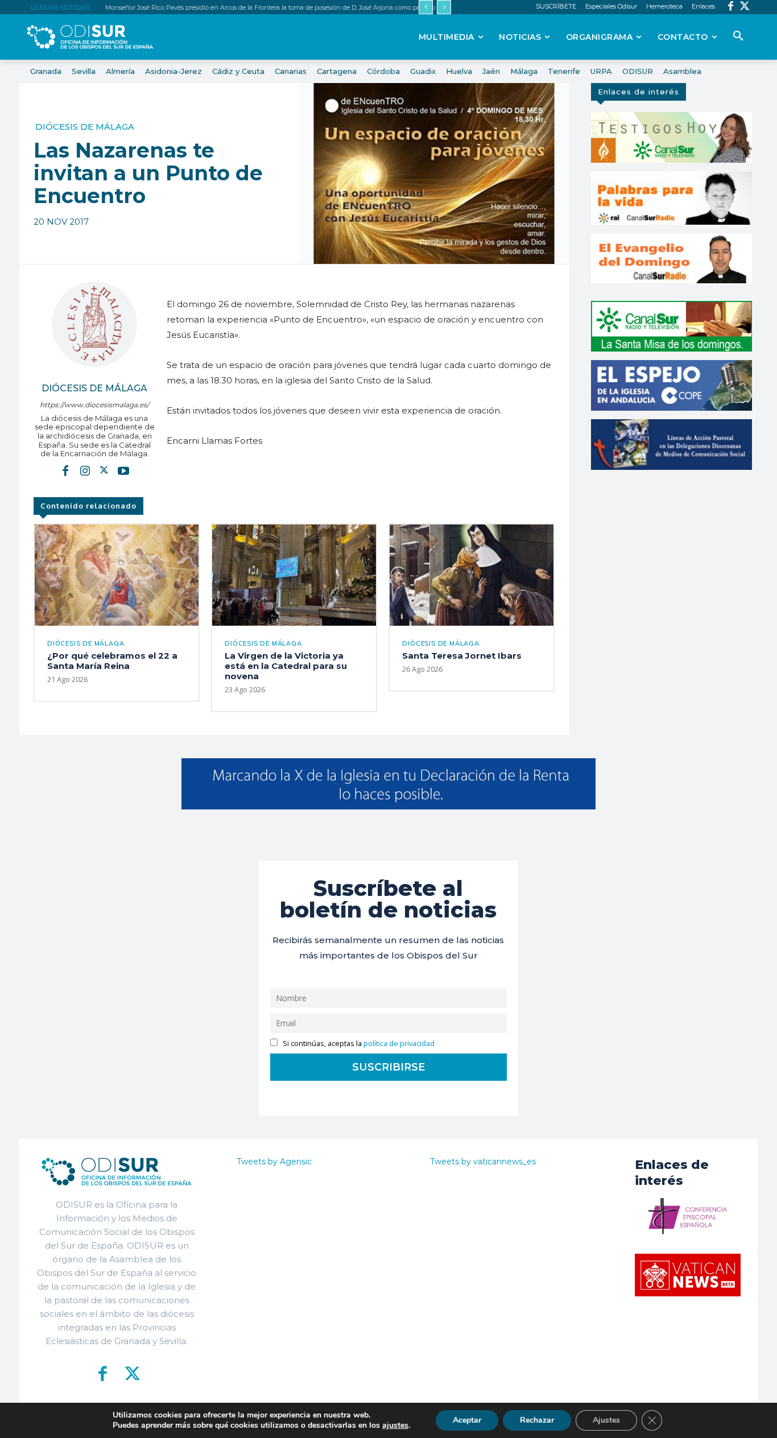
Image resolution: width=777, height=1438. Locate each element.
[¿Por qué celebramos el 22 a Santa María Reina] (117, 575)
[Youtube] (123, 470)
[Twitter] (745, 7)
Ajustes (606, 1420)
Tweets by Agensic (274, 1161)
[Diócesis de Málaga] (94, 324)
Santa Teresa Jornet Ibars (462, 655)
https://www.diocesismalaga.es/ (94, 404)
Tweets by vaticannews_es (483, 1161)
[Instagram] (84, 470)
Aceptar (467, 1420)
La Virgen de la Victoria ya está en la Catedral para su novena (286, 665)
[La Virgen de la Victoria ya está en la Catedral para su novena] (294, 575)
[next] (444, 7)
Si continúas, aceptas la (358, 1043)
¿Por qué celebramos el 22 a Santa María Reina (112, 660)
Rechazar (537, 1420)
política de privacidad (399, 1043)
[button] (738, 36)
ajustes (395, 1425)
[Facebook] (731, 7)
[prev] (426, 7)
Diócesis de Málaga (84, 126)
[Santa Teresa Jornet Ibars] (471, 575)
